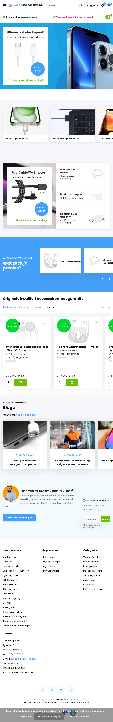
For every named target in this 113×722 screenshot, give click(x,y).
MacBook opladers (92, 570)
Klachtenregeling (11, 598)
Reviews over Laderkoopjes (16, 625)
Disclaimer (8, 593)
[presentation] (103, 279)
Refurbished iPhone (93, 589)
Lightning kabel (10, 575)
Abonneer (105, 519)
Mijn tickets (49, 566)
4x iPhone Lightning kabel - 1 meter (77, 346)
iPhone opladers (91, 561)
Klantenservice (10, 557)
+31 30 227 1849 (15, 654)
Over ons (7, 561)
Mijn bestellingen (51, 561)
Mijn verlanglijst (51, 570)
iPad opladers (90, 566)
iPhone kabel (9, 584)
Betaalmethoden (11, 566)
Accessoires (89, 580)
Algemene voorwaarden (15, 621)
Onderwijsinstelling (12, 612)
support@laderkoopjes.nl (23, 658)
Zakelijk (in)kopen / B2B (14, 616)
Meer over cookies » (79, 716)
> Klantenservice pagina (19, 517)
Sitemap (7, 602)
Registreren (49, 557)
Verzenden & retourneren (16, 570)
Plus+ (76, 699)
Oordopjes (88, 584)
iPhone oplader (10, 589)
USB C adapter (10, 580)
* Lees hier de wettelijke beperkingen (93, 526)
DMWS (68, 699)
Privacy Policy (10, 607)
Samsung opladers (92, 575)
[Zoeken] (81, 5)
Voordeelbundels (91, 557)
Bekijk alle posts (27, 415)
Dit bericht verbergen (49, 716)
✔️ (72, 16)
